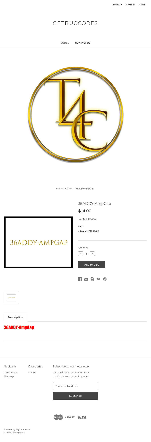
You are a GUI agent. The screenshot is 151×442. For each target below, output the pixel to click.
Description (15, 317)
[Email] (86, 279)
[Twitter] (99, 279)
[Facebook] (80, 279)
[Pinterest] (105, 279)
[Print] (92, 279)
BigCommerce (23, 429)
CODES (65, 42)
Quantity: (83, 247)
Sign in (130, 4)
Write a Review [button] (87, 219)
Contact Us (82, 42)
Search (117, 4)
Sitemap (9, 376)
